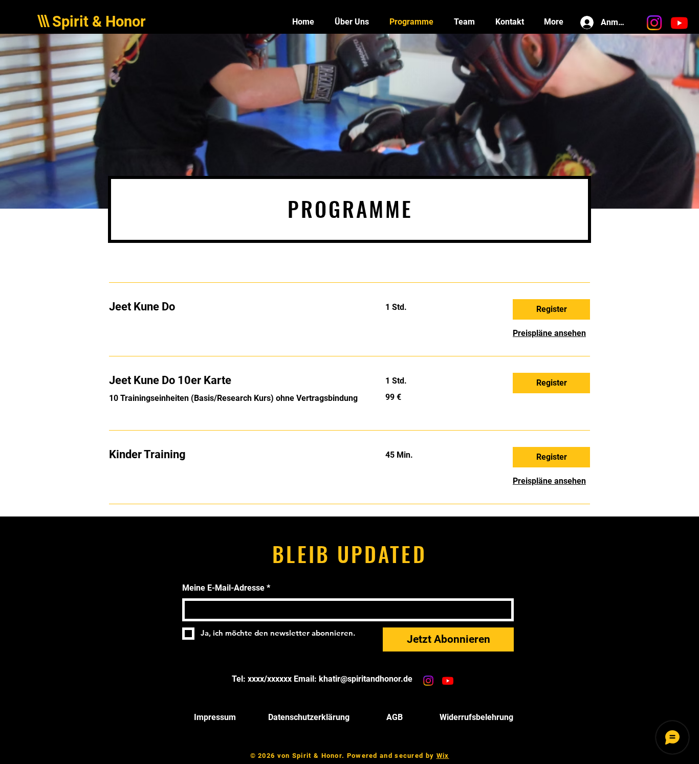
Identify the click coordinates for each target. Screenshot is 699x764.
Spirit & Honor (99, 21)
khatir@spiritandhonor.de (365, 679)
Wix (442, 755)
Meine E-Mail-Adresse (226, 588)
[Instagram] (654, 23)
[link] (235, 306)
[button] (551, 309)
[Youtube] (679, 23)
